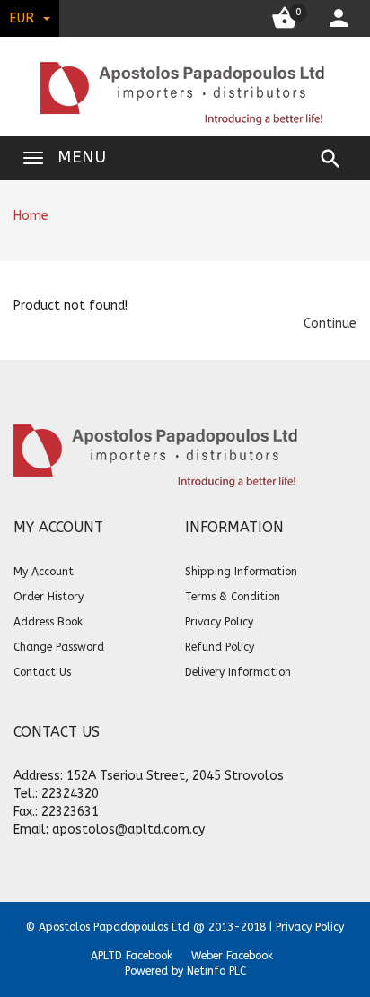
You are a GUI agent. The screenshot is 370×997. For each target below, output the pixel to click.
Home (30, 215)
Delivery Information (238, 672)
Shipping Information (241, 571)
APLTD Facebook (131, 955)
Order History (48, 596)
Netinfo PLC (216, 971)
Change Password (58, 647)
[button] (330, 323)
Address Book (48, 622)
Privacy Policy (219, 622)
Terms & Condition (232, 596)
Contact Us (42, 672)
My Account (43, 571)
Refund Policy (219, 647)
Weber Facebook (232, 955)
